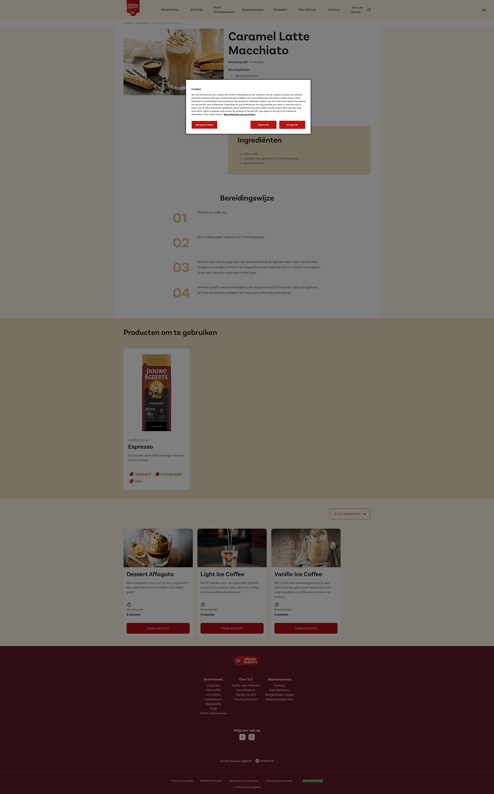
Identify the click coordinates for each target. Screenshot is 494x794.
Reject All (263, 124)
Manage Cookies (204, 124)
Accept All (292, 124)
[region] (248, 106)
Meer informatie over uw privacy (239, 114)
